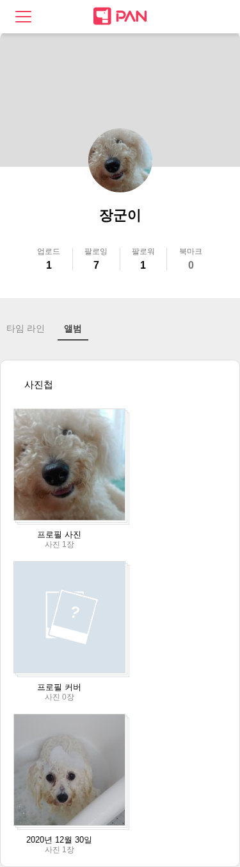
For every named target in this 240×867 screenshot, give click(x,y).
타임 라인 (25, 328)
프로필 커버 (59, 687)
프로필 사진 (59, 534)
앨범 (73, 328)
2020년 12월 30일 (59, 840)
